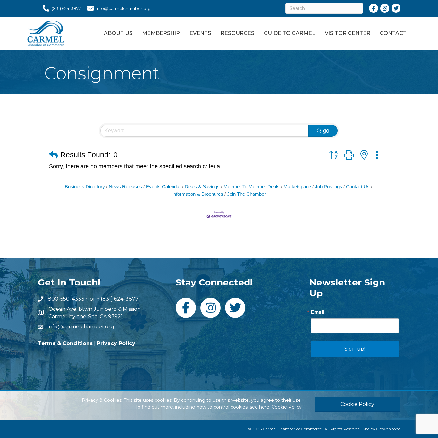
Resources (237, 33)
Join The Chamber (246, 194)
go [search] (326, 131)
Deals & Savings (202, 186)
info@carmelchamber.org (81, 327)
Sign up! (354, 349)
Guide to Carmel (289, 33)
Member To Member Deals (251, 186)
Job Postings (328, 186)
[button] (53, 155)
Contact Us (358, 186)
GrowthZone (388, 428)
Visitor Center (347, 33)
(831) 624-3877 (120, 299)
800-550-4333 (66, 299)
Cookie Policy (287, 407)
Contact (393, 33)
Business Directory (85, 186)
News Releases (125, 186)
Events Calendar (163, 186)
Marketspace (297, 186)
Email (317, 312)
